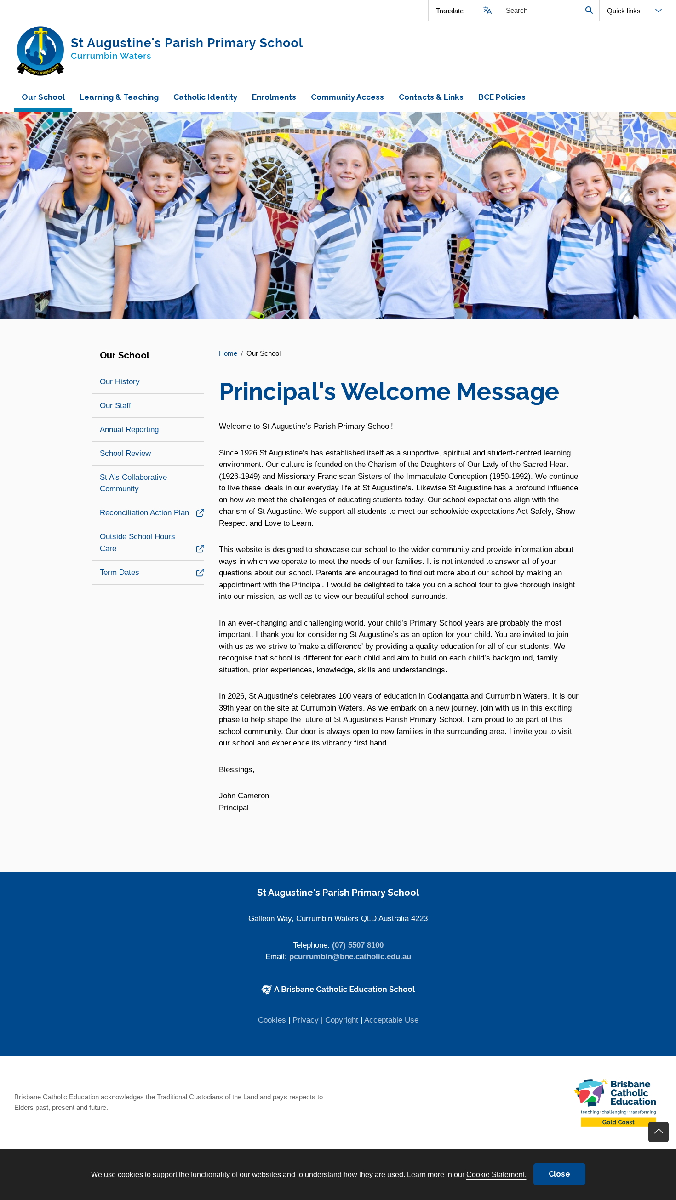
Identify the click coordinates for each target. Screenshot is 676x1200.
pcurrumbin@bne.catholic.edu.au (350, 956)
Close (559, 1174)
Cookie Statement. (496, 1174)
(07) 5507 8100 (358, 945)
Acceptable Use (391, 1020)
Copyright (341, 1020)
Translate (450, 11)
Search (589, 10)
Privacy (305, 1020)
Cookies (272, 1020)
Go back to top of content (658, 1132)
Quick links (624, 11)
